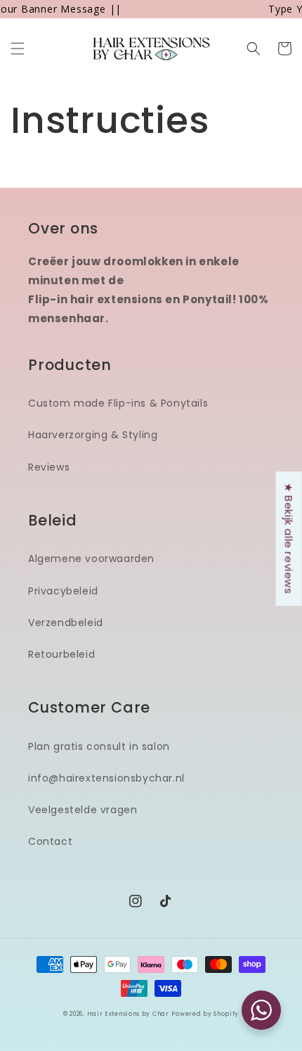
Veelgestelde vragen (82, 810)
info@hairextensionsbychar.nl (106, 778)
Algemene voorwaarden (91, 559)
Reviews (49, 467)
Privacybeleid (63, 591)
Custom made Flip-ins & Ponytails (118, 403)
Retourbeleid (61, 654)
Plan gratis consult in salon (99, 746)
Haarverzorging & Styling (92, 435)
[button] (17, 48)
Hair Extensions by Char (128, 1013)
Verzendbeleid (65, 623)
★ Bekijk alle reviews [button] (289, 538)
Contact (50, 841)
